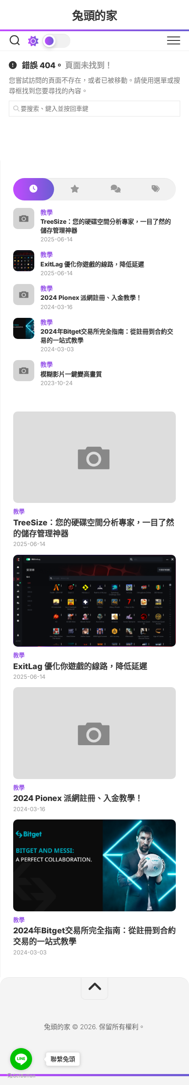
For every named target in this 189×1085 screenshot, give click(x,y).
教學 (46, 212)
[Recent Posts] (33, 189)
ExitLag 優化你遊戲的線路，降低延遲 (92, 264)
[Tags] (155, 189)
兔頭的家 (94, 15)
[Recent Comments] (114, 189)
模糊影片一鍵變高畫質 (71, 374)
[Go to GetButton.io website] (21, 1076)
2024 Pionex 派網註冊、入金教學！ (91, 297)
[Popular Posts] (74, 189)
